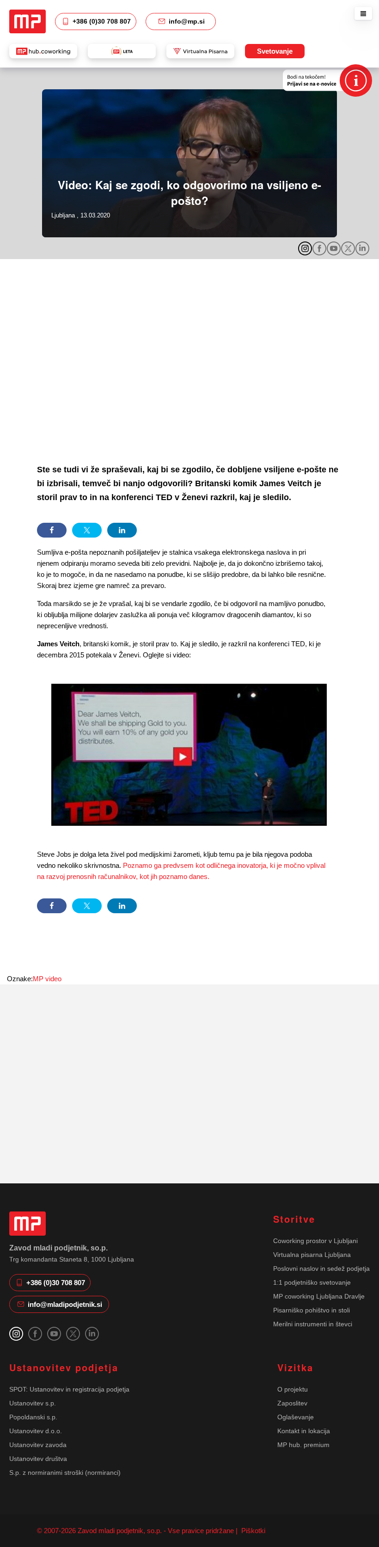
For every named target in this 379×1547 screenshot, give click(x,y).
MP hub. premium (303, 1444)
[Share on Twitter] (87, 530)
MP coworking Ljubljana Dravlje (319, 1296)
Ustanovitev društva (38, 1458)
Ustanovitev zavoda (38, 1444)
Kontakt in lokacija (303, 1431)
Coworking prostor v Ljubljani (315, 1240)
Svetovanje (275, 51)
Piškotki (252, 1531)
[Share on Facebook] (52, 530)
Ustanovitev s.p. (32, 1403)
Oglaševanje (295, 1417)
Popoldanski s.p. (33, 1417)
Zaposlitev (292, 1403)
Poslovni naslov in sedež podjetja (321, 1268)
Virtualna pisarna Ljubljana (312, 1254)
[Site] (27, 21)
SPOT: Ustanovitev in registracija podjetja (69, 1389)
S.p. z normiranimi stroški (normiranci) (65, 1472)
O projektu (292, 1389)
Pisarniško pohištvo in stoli (311, 1310)
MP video (47, 979)
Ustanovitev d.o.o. (35, 1431)
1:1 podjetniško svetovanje (312, 1282)
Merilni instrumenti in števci (312, 1324)
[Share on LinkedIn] (122, 530)
